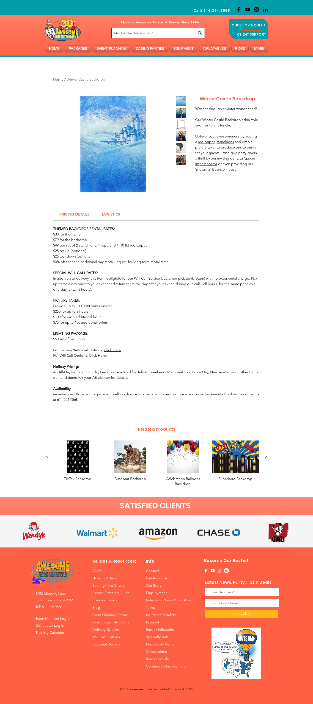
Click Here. (98, 355)
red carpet (206, 142)
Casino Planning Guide (111, 593)
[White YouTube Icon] (212, 570)
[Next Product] (266, 456)
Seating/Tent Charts (108, 585)
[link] (74, 214)
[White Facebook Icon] (205, 570)
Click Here (112, 350)
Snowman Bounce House (215, 169)
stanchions (225, 142)
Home (58, 79)
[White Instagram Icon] (219, 570)
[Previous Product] (47, 456)
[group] (156, 463)
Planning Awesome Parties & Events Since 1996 (160, 22)
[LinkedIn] (265, 9)
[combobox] (158, 33)
